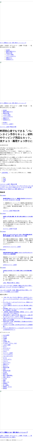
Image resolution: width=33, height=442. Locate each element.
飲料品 (5, 388)
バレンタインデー (8, 356)
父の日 (5, 378)
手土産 (5, 372)
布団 (4, 369)
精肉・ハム (6, 382)
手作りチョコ (3, 189)
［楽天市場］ (5, 172)
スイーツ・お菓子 (5, 184)
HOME (5, 110)
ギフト (5, 346)
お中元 (5, 336)
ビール (5, 357)
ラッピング (24, 187)
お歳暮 (5, 338)
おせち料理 (6, 335)
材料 (16, 189)
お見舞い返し (6, 341)
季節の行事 (6, 113)
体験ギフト (6, 118)
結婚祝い (5, 383)
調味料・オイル (7, 386)
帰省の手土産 (6, 370)
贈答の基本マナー (8, 111)
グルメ (5, 351)
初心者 (29, 187)
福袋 (4, 380)
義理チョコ (21, 189)
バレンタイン (12, 185)
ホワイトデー (6, 362)
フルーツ (5, 361)
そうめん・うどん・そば (10, 343)
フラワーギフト (7, 359)
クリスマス (6, 349)
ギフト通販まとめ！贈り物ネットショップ (13, 42)
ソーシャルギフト (8, 116)
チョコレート (4, 185)
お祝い (5, 340)
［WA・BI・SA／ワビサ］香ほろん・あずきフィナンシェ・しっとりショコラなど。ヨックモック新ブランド (18, 299)
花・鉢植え (6, 385)
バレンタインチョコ (21, 185)
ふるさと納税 (6, 115)
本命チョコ (11, 189)
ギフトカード (6, 348)
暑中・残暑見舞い (8, 375)
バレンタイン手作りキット (13, 187)
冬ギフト (5, 365)
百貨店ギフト (6, 119)
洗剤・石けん (6, 377)
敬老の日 (5, 373)
